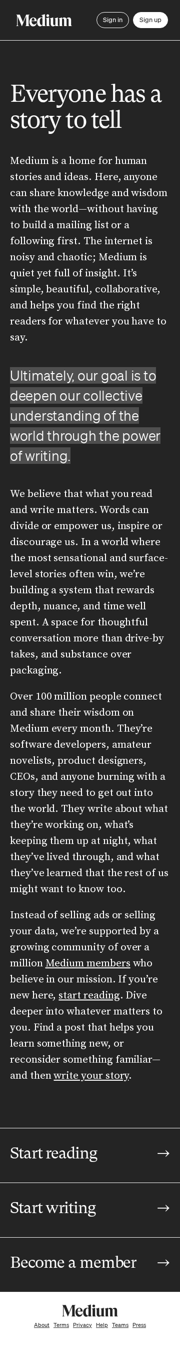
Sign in (112, 20)
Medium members (88, 963)
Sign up (151, 20)
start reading (89, 995)
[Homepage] (44, 20)
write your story (91, 1075)
